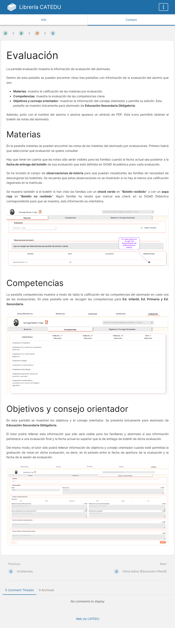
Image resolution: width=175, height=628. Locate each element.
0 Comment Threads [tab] (19, 590)
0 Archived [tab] (46, 590)
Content (131, 20)
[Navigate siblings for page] (45, 33)
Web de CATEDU (87, 619)
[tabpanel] (87, 601)
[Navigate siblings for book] (13, 33)
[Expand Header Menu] (163, 7)
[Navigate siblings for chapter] (29, 33)
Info (43, 20)
